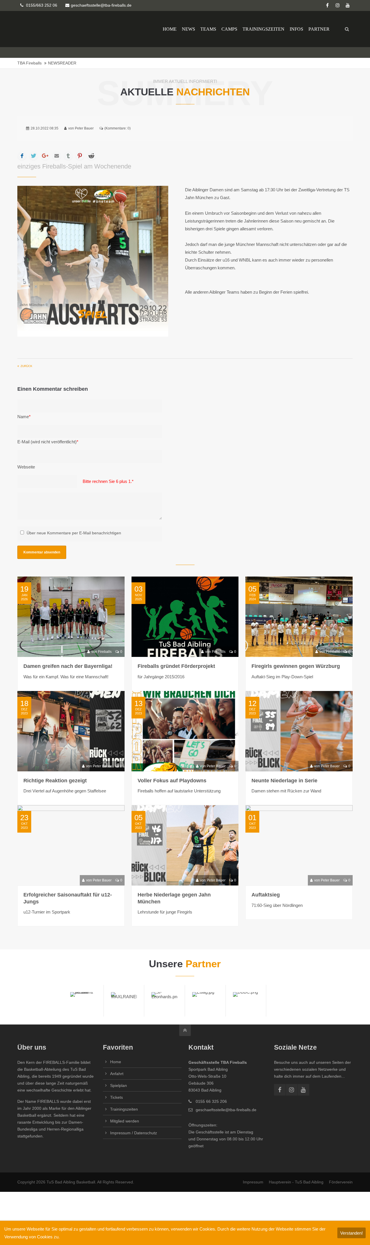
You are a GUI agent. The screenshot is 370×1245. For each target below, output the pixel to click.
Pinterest (79, 155)
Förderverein (341, 1182)
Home (115, 1061)
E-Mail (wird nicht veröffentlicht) (47, 441)
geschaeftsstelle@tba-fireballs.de (101, 5)
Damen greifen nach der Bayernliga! (67, 666)
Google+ (45, 155)
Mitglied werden (124, 1121)
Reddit (91, 155)
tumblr (68, 155)
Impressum (253, 1182)
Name (24, 416)
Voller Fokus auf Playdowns (172, 780)
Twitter (33, 155)
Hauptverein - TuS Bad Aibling (296, 1182)
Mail (56, 155)
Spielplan (118, 1085)
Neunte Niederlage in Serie (284, 780)
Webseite (26, 466)
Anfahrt (116, 1073)
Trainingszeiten (124, 1109)
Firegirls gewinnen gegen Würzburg (295, 666)
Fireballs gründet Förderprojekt (176, 666)
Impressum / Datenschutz (133, 1133)
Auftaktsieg (265, 895)
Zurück (26, 366)
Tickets (116, 1097)
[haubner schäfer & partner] (83, 1000)
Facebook (22, 155)
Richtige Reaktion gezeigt (55, 780)
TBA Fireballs (29, 63)
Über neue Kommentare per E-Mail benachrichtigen (74, 533)
